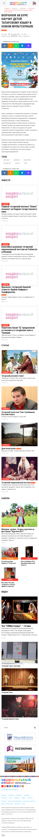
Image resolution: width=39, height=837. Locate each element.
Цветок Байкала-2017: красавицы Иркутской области (28, 563)
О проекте (4, 801)
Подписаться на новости (10, 789)
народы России (27, 160)
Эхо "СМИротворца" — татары (16, 626)
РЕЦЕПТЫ (17, 798)
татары (25, 163)
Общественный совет (7, 803)
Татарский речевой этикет (12, 376)
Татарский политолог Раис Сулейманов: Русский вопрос (18, 413)
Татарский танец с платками (11, 666)
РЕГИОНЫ (10, 795)
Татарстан (17, 163)
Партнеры (17, 803)
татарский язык (7, 163)
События (5, 204)
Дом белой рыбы (8, 448)
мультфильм (17, 160)
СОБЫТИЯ (26, 795)
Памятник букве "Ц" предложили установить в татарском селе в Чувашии (18, 330)
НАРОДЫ (3, 795)
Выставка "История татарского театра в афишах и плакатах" (8, 584)
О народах (6, 479)
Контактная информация (15, 801)
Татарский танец (7, 692)
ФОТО (10, 798)
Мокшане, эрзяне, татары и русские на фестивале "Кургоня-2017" (17, 530)
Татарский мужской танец (10, 719)
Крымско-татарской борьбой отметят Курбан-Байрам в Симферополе (16, 289)
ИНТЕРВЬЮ (19, 795)
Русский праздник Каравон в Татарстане (8, 562)
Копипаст (6, 372)
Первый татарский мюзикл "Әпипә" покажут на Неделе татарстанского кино (19, 209)
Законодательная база (29, 801)
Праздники (6, 525)
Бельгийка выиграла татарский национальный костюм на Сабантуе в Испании (19, 249)
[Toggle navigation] (4, 3)
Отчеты (23, 803)
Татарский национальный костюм (15, 483)
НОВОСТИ (30, 798)
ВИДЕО (23, 798)
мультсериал (6, 160)
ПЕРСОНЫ (4, 798)
